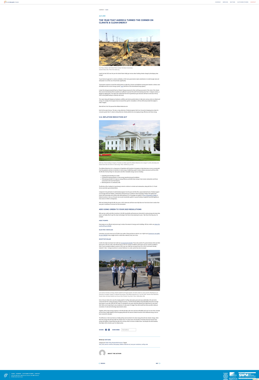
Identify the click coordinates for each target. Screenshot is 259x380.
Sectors (232, 2)
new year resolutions (136, 344)
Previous (103, 363)
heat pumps (116, 344)
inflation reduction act (125, 344)
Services (225, 2)
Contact (253, 2)
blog (107, 9)
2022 (100, 344)
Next (157, 363)
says (122, 86)
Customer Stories (242, 2)
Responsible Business (117, 342)
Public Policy (108, 342)
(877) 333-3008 (14, 375)
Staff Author (108, 339)
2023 (103, 344)
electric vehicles (109, 344)
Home (13, 373)
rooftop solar (145, 344)
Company (218, 2)
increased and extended (127, 243)
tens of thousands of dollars (150, 195)
